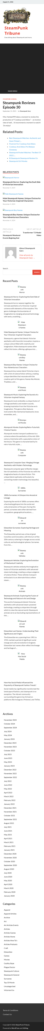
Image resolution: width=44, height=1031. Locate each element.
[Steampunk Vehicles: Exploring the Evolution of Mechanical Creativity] (22, 553)
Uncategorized (9, 986)
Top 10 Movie (9, 982)
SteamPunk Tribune (16, 30)
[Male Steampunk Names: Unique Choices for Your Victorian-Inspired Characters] (13, 195)
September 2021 (10, 819)
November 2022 (10, 773)
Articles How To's (11, 940)
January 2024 (9, 739)
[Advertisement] (22, 65)
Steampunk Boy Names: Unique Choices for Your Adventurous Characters (21, 215)
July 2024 (8, 731)
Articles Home (9, 937)
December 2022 (10, 770)
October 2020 (9, 861)
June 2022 (8, 785)
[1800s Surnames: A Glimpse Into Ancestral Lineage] (22, 489)
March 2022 (8, 796)
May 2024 (8, 735)
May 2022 (8, 789)
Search (5, 268)
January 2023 (9, 766)
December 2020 (10, 854)
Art (5, 921)
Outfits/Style (9, 963)
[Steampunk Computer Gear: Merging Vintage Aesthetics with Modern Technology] (22, 454)
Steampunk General (10, 99)
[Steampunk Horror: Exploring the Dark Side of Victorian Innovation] (11, 178)
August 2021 (9, 823)
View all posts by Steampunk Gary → (27, 256)
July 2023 (8, 754)
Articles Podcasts (11, 944)
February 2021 (9, 846)
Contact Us (7, 1014)
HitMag (25, 1028)
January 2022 (9, 804)
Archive (7, 917)
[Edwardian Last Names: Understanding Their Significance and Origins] (22, 624)
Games (6, 956)
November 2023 (10, 747)
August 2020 (9, 869)
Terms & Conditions (10, 1010)
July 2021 (8, 827)
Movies (7, 959)
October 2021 (9, 815)
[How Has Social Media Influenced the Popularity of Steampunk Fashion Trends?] (22, 665)
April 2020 (8, 884)
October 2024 (9, 724)
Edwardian (8, 952)
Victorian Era (9, 990)
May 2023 (8, 762)
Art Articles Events (11, 925)
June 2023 (8, 758)
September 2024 (10, 727)
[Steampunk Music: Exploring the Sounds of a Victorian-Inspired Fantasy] (22, 388)
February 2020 (9, 892)
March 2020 (8, 888)
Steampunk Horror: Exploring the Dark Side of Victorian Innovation (21, 183)
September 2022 (10, 777)
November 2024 (10, 720)
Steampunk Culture (11, 971)
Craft (6, 948)
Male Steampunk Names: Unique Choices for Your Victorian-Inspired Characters (22, 199)
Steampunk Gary (25, 111)
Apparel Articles (10, 914)
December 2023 (10, 743)
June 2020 (8, 877)
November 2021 (10, 812)
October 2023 (9, 750)
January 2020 (9, 896)
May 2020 (8, 880)
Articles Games (10, 933)
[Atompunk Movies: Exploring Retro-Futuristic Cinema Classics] (22, 421)
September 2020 (10, 865)
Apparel (7, 910)
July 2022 (8, 781)
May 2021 (8, 835)
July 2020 (8, 873)
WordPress (15, 1028)
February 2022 (9, 800)
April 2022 (8, 792)
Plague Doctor (9, 967)
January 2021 (9, 850)
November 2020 (10, 857)
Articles (7, 929)
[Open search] (38, 91)
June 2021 (8, 831)
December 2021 (10, 808)
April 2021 (8, 838)
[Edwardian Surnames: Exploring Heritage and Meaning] (22, 521)
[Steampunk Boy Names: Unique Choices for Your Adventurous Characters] (13, 211)
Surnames (8, 979)
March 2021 (8, 842)
